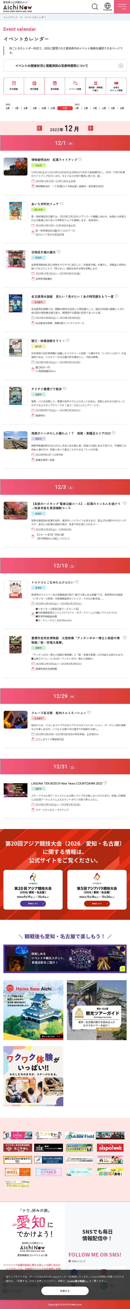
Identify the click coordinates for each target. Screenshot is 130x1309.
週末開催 (55, 88)
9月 (35, 108)
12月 (64, 108)
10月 (43, 108)
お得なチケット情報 (116, 89)
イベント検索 (75, 88)
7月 (17, 108)
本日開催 (14, 88)
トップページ (10, 17)
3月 (95, 108)
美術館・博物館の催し (96, 89)
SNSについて (79, 1261)
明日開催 (34, 88)
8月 (26, 108)
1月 (77, 108)
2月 (86, 108)
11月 (53, 108)
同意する (65, 1291)
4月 (104, 108)
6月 (8, 108)
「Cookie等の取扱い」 (77, 1281)
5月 (113, 108)
